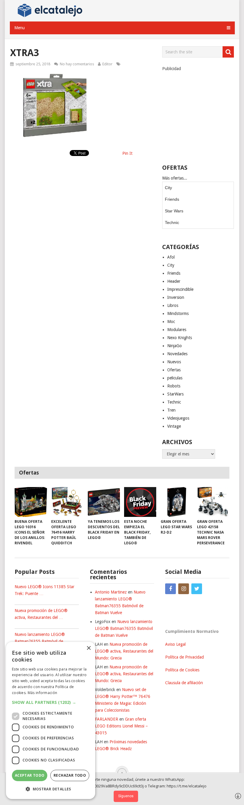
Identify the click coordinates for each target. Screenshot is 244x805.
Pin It (127, 153)
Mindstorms (178, 313)
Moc (171, 321)
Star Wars (174, 210)
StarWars (175, 394)
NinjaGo (174, 345)
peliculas (174, 378)
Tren (171, 410)
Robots (173, 386)
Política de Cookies (182, 670)
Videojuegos (178, 418)
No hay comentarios (77, 64)
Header (173, 281)
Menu (19, 27)
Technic (172, 222)
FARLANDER (106, 719)
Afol (171, 257)
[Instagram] (183, 588)
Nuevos (174, 361)
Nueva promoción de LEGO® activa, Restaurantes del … (41, 614)
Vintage (174, 426)
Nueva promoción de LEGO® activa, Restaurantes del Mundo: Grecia (124, 651)
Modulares (176, 329)
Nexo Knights (179, 337)
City (168, 187)
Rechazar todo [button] (70, 775)
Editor (107, 64)
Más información (42, 692)
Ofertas (174, 369)
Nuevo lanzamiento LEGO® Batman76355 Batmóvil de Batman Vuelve (124, 628)
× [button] (88, 648)
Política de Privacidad (184, 657)
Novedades (177, 353)
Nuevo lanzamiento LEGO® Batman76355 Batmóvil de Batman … (40, 641)
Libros (172, 305)
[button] (50, 702)
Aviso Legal (175, 644)
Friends (172, 199)
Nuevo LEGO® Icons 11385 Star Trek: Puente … (44, 590)
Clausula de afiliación (184, 682)
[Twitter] (196, 588)
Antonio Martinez (111, 592)
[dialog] (50, 720)
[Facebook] (170, 588)
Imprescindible (180, 289)
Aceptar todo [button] (30, 775)
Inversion (175, 297)
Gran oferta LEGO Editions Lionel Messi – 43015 (121, 726)
